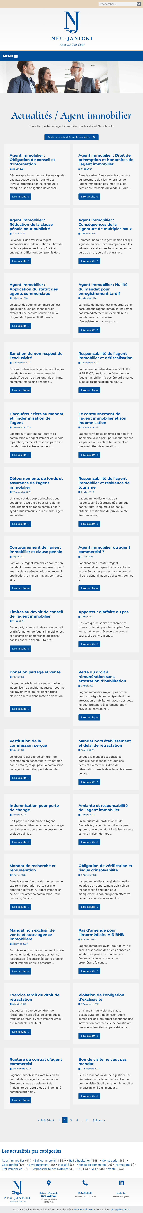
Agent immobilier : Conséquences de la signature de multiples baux (105, 224)
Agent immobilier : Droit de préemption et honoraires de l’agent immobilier (105, 159)
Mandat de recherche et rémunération (33, 868)
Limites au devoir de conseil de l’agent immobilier (36, 614)
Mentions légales (83, 1209)
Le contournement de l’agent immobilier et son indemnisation (102, 418)
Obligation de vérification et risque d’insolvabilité (105, 868)
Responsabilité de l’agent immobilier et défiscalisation (105, 355)
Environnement (38, 1164)
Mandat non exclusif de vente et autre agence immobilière (32, 934)
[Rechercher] (139, 4)
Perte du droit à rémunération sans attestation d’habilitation (102, 676)
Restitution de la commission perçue (28, 743)
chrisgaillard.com (120, 1209)
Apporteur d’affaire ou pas (103, 612)
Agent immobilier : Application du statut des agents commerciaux (34, 289)
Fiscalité (63, 1164)
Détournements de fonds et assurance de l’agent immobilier (36, 482)
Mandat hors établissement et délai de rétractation (104, 743)
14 (86, 1120)
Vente (112, 1169)
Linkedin (121, 1193)
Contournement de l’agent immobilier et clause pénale (36, 549)
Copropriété (10, 1164)
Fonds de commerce (92, 1164)
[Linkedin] (121, 1183)
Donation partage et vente (35, 672)
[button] (10, 56)
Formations (122, 1164)
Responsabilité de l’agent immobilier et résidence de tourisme (104, 482)
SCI (80, 1169)
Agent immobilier (13, 1160)
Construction (110, 1160)
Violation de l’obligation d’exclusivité (101, 997)
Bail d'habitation (80, 1160)
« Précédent (46, 1120)
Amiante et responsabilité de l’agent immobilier (103, 807)
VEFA (94, 1169)
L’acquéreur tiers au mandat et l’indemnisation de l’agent (36, 418)
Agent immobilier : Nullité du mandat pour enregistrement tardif (102, 289)
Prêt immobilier (12, 1169)
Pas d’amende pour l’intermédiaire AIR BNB (101, 932)
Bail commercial (45, 1160)
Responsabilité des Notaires (50, 1169)
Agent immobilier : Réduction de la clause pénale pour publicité (31, 224)
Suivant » (99, 1120)
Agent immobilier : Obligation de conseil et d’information (32, 159)
